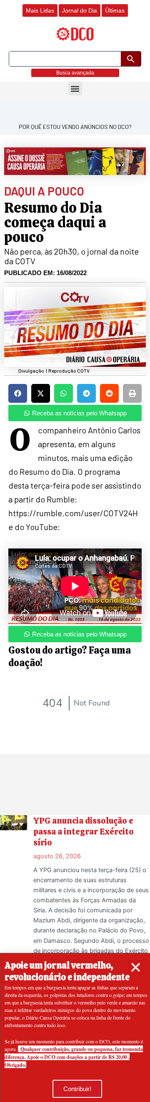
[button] (136, 967)
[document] (75, 551)
